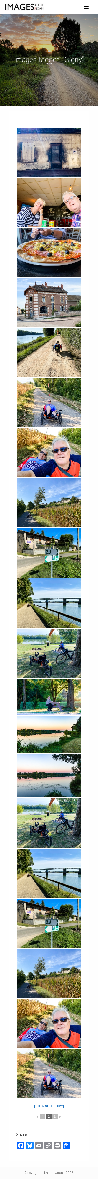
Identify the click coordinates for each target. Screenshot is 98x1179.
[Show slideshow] (49, 1106)
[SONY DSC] (49, 697)
